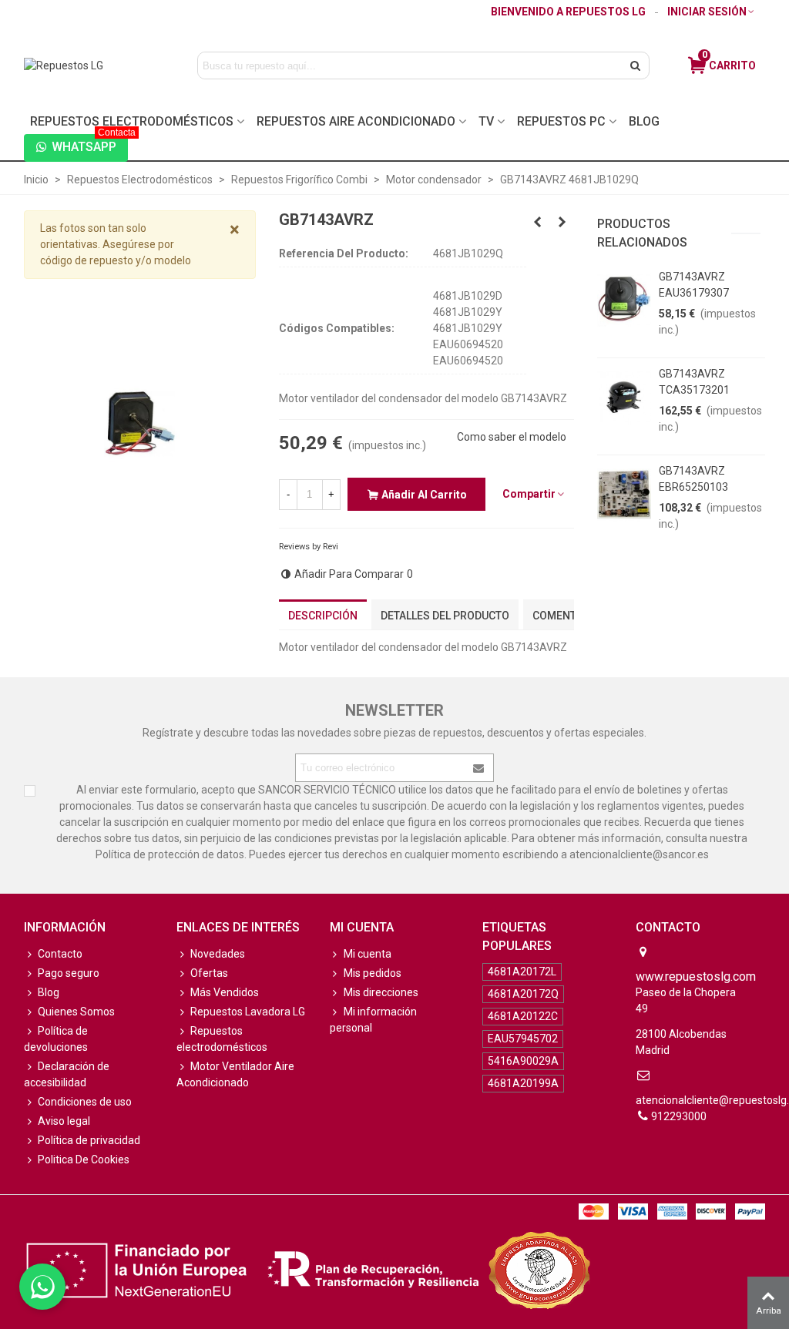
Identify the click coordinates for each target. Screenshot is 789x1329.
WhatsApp (90, 144)
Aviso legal (64, 1121)
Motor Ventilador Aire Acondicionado (235, 1074)
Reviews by (308, 547)
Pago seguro (68, 973)
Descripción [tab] (323, 615)
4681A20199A (523, 1083)
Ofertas (209, 973)
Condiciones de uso (85, 1102)
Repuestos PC (561, 121)
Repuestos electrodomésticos (221, 1039)
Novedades (217, 954)
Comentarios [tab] (569, 615)
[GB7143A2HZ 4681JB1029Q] (537, 221)
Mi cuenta (367, 954)
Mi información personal (373, 1019)
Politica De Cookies (83, 1159)
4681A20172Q (523, 994)
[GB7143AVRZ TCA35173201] (624, 397)
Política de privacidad (89, 1140)
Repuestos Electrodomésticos (131, 121)
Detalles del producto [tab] (445, 615)
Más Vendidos (224, 992)
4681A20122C (523, 1016)
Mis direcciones (381, 992)
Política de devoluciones (56, 1039)
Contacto (60, 954)
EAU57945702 (523, 1038)
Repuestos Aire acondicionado (356, 121)
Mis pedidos (372, 973)
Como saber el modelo (511, 437)
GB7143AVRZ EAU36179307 (694, 284)
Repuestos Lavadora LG (247, 1011)
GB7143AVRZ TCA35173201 (694, 381)
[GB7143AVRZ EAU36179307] (624, 300)
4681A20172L (522, 971)
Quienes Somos (76, 1011)
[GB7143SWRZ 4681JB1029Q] (562, 221)
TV (486, 121)
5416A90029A (523, 1061)
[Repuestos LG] (95, 65)
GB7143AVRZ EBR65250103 (693, 479)
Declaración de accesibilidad (66, 1074)
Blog (644, 121)
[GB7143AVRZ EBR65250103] (624, 494)
